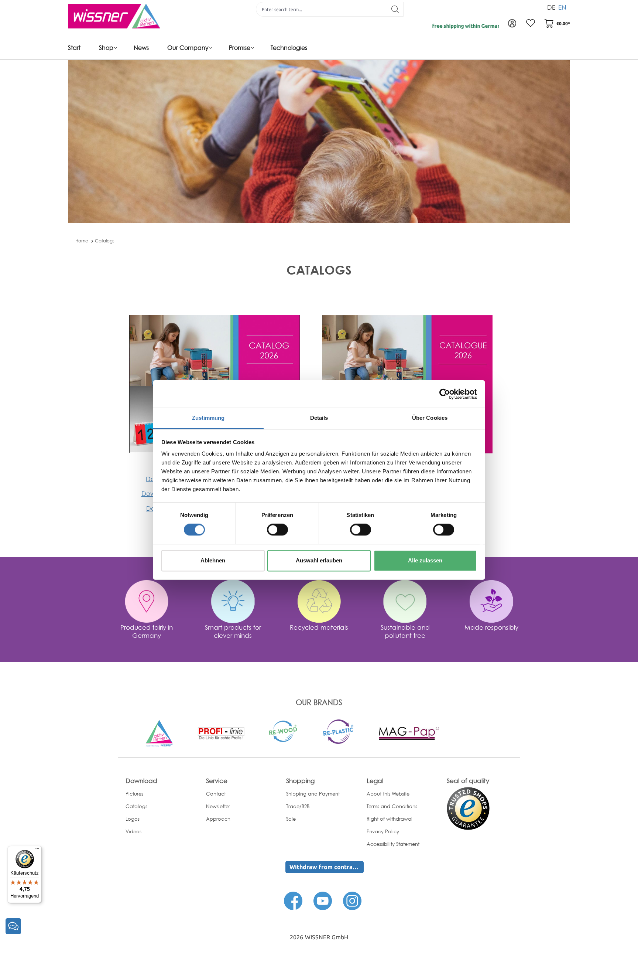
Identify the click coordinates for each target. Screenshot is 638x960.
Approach (218, 819)
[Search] (395, 9)
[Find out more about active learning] (159, 732)
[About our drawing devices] (221, 732)
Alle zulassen (425, 560)
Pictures (134, 794)
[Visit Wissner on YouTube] (322, 900)
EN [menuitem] (562, 7)
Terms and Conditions (392, 806)
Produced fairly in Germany (146, 631)
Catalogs (104, 241)
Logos (133, 819)
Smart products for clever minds (233, 631)
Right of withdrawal (389, 819)
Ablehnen (212, 560)
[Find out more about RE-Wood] (283, 730)
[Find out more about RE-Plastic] (338, 731)
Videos (133, 831)
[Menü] (37, 850)
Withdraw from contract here (326, 867)
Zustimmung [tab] (208, 418)
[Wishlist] (530, 23)
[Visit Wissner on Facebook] (293, 900)
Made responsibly (491, 627)
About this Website (388, 794)
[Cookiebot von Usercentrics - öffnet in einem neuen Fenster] (444, 393)
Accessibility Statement (393, 844)
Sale (291, 819)
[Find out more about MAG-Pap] (409, 732)
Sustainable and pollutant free (405, 631)
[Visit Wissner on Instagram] (352, 900)
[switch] (277, 530)
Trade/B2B (297, 806)
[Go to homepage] (114, 16)
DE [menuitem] (551, 7)
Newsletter (218, 806)
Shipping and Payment (313, 794)
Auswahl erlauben (319, 560)
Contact (216, 794)
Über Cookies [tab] (429, 418)
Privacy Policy (383, 831)
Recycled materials (319, 627)
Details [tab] (319, 418)
